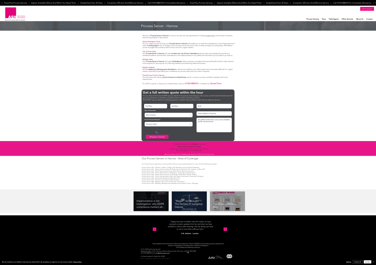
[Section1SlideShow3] (184, 237)
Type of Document (150, 110)
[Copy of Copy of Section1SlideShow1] (196, 237)
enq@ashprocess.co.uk (163, 253)
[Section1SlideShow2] (183, 237)
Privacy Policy (77, 262)
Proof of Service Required (152, 119)
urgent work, (210, 36)
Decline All (357, 262)
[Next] (225, 229)
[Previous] (154, 229)
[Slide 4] (186, 237)
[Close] (373, 261)
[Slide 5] (187, 237)
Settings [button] (348, 262)
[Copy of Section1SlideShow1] (193, 237)
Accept (367, 262)
